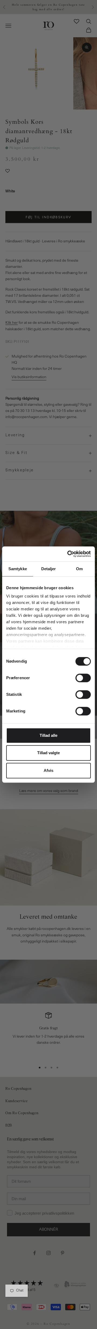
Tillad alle (48, 735)
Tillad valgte (48, 752)
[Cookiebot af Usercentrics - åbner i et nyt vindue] (68, 553)
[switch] (83, 678)
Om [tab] (79, 568)
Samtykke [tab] (17, 568)
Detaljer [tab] (48, 568)
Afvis (48, 770)
